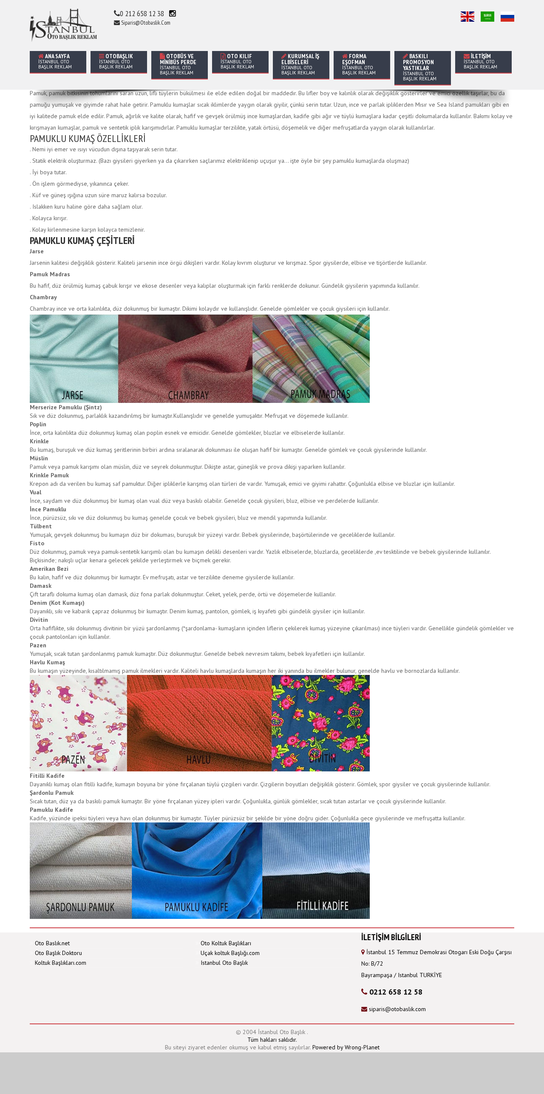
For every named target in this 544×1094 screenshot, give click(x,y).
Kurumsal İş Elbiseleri (300, 64)
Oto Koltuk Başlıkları (226, 943)
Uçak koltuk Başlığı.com (230, 953)
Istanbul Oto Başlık (224, 962)
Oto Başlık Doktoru (58, 953)
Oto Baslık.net (52, 943)
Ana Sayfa (55, 61)
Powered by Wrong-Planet (346, 1047)
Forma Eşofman (359, 64)
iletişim (480, 61)
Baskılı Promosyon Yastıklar (419, 67)
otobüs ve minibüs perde (178, 64)
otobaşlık (116, 61)
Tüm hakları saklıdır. (272, 1039)
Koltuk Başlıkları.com (60, 962)
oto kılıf (237, 61)
